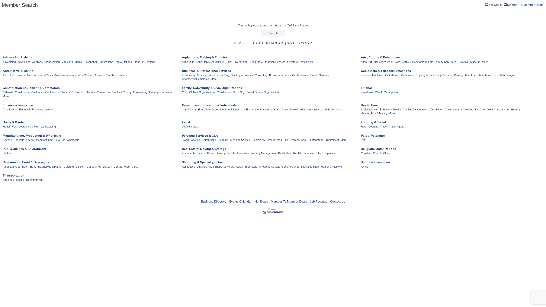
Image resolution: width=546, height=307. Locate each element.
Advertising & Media (17, 57)
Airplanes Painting (13, 179)
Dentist (407, 109)
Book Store (393, 62)
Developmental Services (459, 109)
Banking (224, 75)
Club (184, 92)
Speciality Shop (310, 166)
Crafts (405, 62)
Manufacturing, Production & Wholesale (32, 135)
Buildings (236, 75)
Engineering (140, 92)
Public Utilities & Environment (24, 149)
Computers (407, 75)
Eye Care (480, 109)
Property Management (263, 153)
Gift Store (202, 166)
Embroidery (258, 140)
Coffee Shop (94, 166)
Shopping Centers (269, 166)
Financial (24, 109)
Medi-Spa (282, 140)
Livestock (292, 62)
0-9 (236, 43)
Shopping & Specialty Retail (202, 162)
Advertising (9, 62)
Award (364, 166)
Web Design (507, 75)
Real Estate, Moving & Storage (204, 149)
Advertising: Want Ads (30, 62)
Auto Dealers (17, 75)
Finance (367, 88)
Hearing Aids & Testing (374, 113)
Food (127, 166)
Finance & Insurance (18, 105)
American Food (11, 166)
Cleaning (223, 140)
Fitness (271, 140)
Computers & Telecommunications (386, 70)
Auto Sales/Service (66, 75)
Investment (367, 92)
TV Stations (148, 62)
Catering (69, 166)
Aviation (99, 75)
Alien (364, 62)
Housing (221, 153)
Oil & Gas (59, 140)
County (192, 109)
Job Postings (318, 201)
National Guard (271, 109)
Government (219, 109)
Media (78, 62)
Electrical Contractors (98, 92)
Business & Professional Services (206, 70)
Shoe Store (250, 166)
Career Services (319, 75)
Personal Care (298, 140)
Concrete (19, 140)
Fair (430, 62)
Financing (37, 109)
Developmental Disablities (427, 109)
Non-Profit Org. (236, 92)
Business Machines (372, 75)
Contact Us (337, 201)
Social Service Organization (263, 92)
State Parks (306, 62)
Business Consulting (255, 75)
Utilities (7, 153)
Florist (6, 126)
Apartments (188, 153)
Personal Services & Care (200, 135)
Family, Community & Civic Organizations (212, 88)
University (313, 109)
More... (486, 62)
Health (491, 109)
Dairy (229, 62)
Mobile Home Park (238, 153)
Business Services (279, 75)
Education (204, 109)
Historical (463, 62)
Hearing (516, 109)
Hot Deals (495, 4)
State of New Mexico (294, 109)
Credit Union (10, 109)
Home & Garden (14, 122)
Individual (233, 109)
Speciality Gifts (290, 166)
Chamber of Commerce (195, 79)
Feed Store (256, 62)
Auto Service (85, 75)
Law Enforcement (251, 109)
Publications (106, 62)
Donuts (118, 166)
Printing (458, 75)
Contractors (52, 92)
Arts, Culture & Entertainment (382, 57)
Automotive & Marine (18, 70)
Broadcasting (52, 62)
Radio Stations (123, 62)
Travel (383, 126)
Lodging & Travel (373, 122)
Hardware (166, 92)
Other (386, 153)
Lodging (373, 126)
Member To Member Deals (525, 4)
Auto (5, 75)
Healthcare (503, 109)
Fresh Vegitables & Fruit (25, 126)
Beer (25, 166)
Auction (213, 75)
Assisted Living (369, 109)
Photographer (316, 140)
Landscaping (48, 126)
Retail (239, 166)
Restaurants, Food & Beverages (26, 162)
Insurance (50, 109)
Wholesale (73, 140)
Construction (22, 92)
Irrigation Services (274, 62)
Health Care (369, 105)
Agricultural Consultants (196, 62)
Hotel (364, 126)
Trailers (122, 75)
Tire (114, 75)
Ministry (221, 92)
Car (108, 75)
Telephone (471, 75)
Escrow (201, 153)
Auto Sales (46, 75)
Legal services (190, 126)
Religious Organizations (378, 149)
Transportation (13, 175)
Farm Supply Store (445, 62)
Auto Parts (33, 75)
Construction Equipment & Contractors (31, 88)
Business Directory (213, 201)
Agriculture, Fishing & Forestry (204, 57)
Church (377, 153)
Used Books (328, 109)
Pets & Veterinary (373, 135)
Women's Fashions (332, 166)
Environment (241, 62)
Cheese (7, 140)
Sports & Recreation (375, 162)
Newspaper (90, 62)
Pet (363, 140)
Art (370, 62)
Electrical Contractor (72, 92)
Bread (32, 166)
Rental (297, 153)
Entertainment (418, 62)
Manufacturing (44, 140)
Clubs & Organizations (202, 92)
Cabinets (8, 92)
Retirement (332, 140)
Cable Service (300, 75)
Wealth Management (387, 92)
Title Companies (325, 153)
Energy (30, 140)
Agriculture (217, 62)
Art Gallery (379, 62)
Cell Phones (392, 75)
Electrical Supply (121, 92)
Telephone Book (488, 75)
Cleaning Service (240, 140)
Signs (137, 62)
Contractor (37, 92)
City (184, 109)
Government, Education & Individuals (209, 105)
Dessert (107, 166)
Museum (475, 62)
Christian (366, 153)
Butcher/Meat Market (50, 166)
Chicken (80, 166)
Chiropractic (209, 140)
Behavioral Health (390, 109)
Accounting (188, 75)
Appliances (188, 166)
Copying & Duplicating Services (434, 75)
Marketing (67, 62)
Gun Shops (215, 166)
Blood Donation (191, 140)
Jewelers (229, 166)
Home (210, 153)
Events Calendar (240, 201)
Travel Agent (396, 126)
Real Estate (285, 153)
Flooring (154, 92)
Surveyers (308, 153)
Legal (186, 122)
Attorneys (202, 75)
